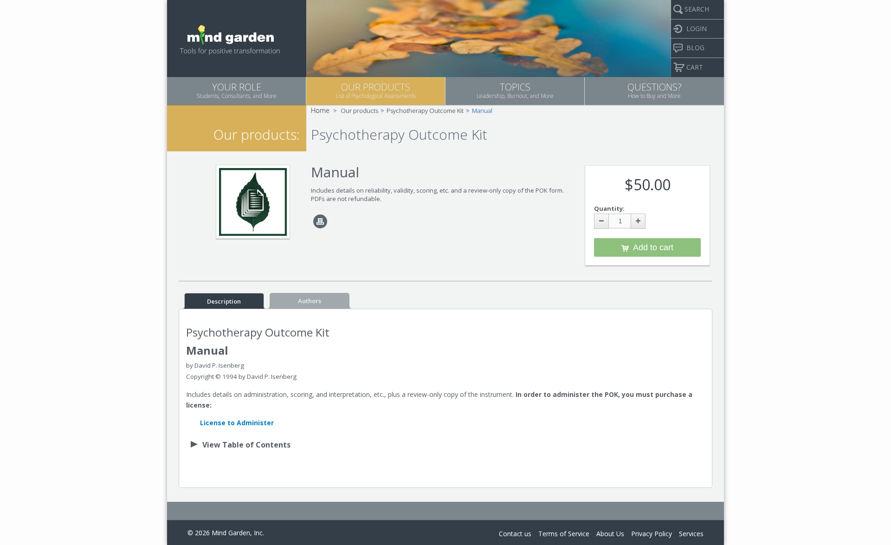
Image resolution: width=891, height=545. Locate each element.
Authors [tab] (309, 301)
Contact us (515, 533)
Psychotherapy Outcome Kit (425, 110)
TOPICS (515, 90)
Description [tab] (224, 301)
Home (320, 110)
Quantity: (609, 208)
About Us (610, 533)
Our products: (256, 134)
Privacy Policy (651, 533)
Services (691, 533)
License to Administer (237, 422)
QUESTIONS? (654, 90)
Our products (359, 110)
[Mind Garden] (230, 37)
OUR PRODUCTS (376, 90)
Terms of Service (563, 533)
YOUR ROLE (236, 90)
